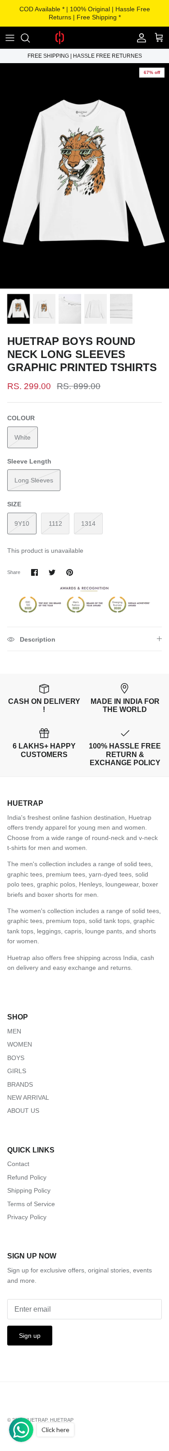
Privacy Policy (26, 1217)
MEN (14, 1031)
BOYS (15, 1057)
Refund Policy (26, 1177)
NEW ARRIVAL (28, 1097)
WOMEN (19, 1044)
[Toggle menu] (10, 38)
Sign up (30, 1335)
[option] (84, 176)
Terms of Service (31, 1204)
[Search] (30, 38)
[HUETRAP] (84, 37)
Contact (18, 1163)
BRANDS (20, 1084)
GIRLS (16, 1070)
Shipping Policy (28, 1190)
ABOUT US (23, 1110)
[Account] (139, 38)
